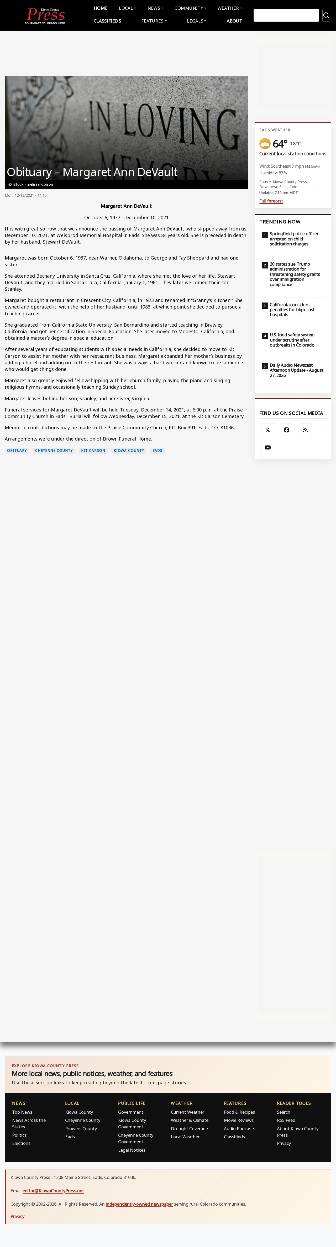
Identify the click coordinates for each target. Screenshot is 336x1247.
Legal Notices (131, 1150)
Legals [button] (195, 21)
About (234, 21)
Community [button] (189, 8)
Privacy (284, 1143)
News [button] (154, 8)
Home (101, 8)
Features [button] (152, 21)
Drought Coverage (189, 1128)
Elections (21, 1143)
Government (130, 1112)
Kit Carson (93, 450)
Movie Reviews (239, 1120)
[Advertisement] (293, 654)
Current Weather (187, 1112)
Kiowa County (129, 450)
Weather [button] (228, 8)
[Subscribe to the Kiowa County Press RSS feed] (305, 430)
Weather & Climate (189, 1120)
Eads (158, 450)
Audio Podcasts (239, 1128)
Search (283, 1112)
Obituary (17, 450)
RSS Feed (286, 1120)
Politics (19, 1135)
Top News (22, 1112)
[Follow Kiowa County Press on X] (267, 430)
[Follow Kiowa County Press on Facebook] (286, 430)
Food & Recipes (239, 1112)
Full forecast (271, 201)
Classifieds (107, 21)
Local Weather (185, 1137)
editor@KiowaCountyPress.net (53, 1191)
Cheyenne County (54, 450)
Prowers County (81, 1128)
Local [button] (126, 8)
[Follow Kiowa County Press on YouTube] (267, 447)
